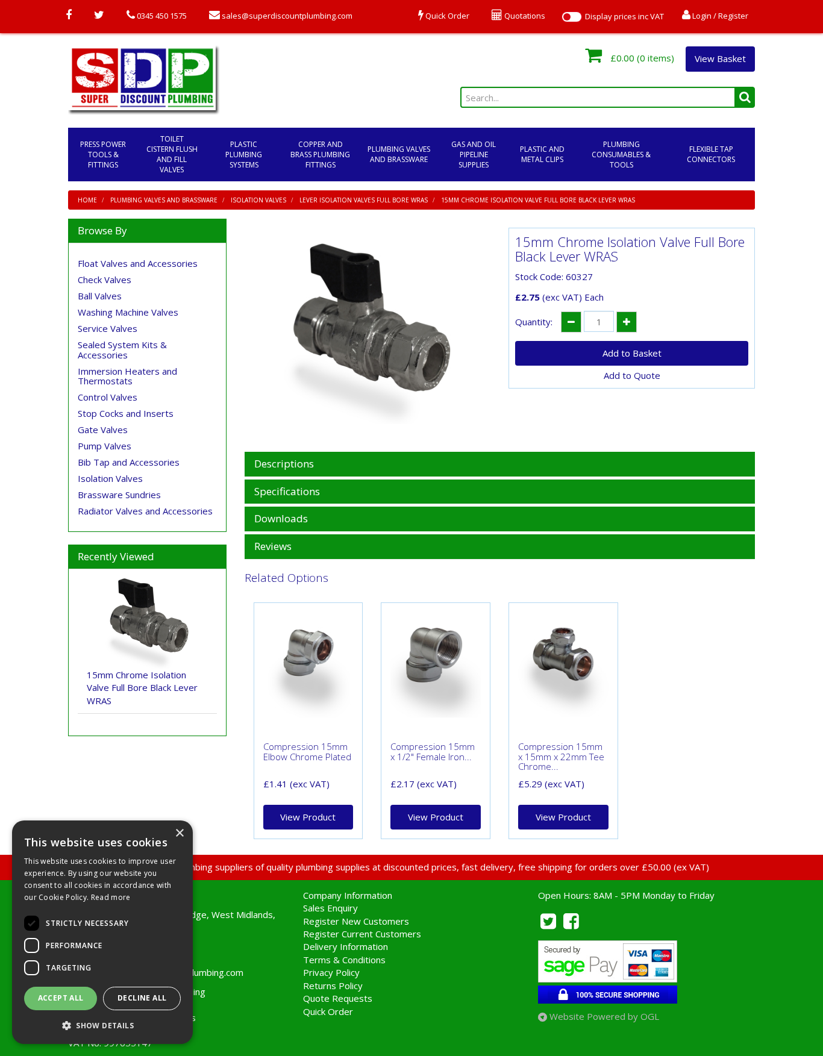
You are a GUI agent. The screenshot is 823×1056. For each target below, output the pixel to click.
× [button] (179, 833)
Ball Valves (100, 296)
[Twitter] (99, 16)
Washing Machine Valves (128, 312)
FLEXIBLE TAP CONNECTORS (711, 154)
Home (87, 200)
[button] (102, 1025)
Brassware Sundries (119, 495)
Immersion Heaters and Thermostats (127, 376)
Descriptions (284, 464)
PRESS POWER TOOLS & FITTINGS (103, 154)
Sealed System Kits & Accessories (122, 350)
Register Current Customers (362, 934)
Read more (111, 897)
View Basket (720, 58)
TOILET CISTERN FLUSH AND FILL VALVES (172, 154)
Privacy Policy (331, 972)
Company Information (347, 895)
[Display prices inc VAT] (572, 17)
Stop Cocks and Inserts (126, 413)
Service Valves (107, 328)
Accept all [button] (61, 998)
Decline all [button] (141, 998)
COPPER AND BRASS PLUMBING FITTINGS (320, 154)
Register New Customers (356, 921)
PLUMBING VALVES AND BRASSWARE (399, 154)
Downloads (281, 519)
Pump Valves (104, 446)
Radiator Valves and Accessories (145, 511)
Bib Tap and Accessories (129, 462)
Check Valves (104, 279)
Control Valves (107, 397)
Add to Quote (632, 375)
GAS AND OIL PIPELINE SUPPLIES (473, 154)
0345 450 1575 (161, 15)
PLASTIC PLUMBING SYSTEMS (243, 154)
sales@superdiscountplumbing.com (286, 15)
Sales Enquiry (330, 908)
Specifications (287, 492)
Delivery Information (345, 946)
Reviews (273, 546)
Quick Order (328, 1011)
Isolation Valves (258, 200)
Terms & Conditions (344, 960)
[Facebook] (68, 16)
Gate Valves (103, 429)
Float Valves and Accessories (138, 263)
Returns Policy (333, 985)
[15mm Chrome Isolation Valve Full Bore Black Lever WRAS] (367, 333)
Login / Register (719, 15)
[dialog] (102, 932)
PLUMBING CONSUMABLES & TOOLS (621, 154)
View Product (308, 817)
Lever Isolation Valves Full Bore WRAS (363, 200)
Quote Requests (337, 998)
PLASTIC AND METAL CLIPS (542, 154)
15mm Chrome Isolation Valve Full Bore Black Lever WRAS (538, 200)
